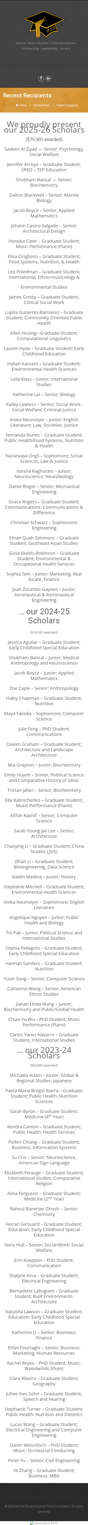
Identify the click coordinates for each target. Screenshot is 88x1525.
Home (22, 105)
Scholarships (41, 105)
